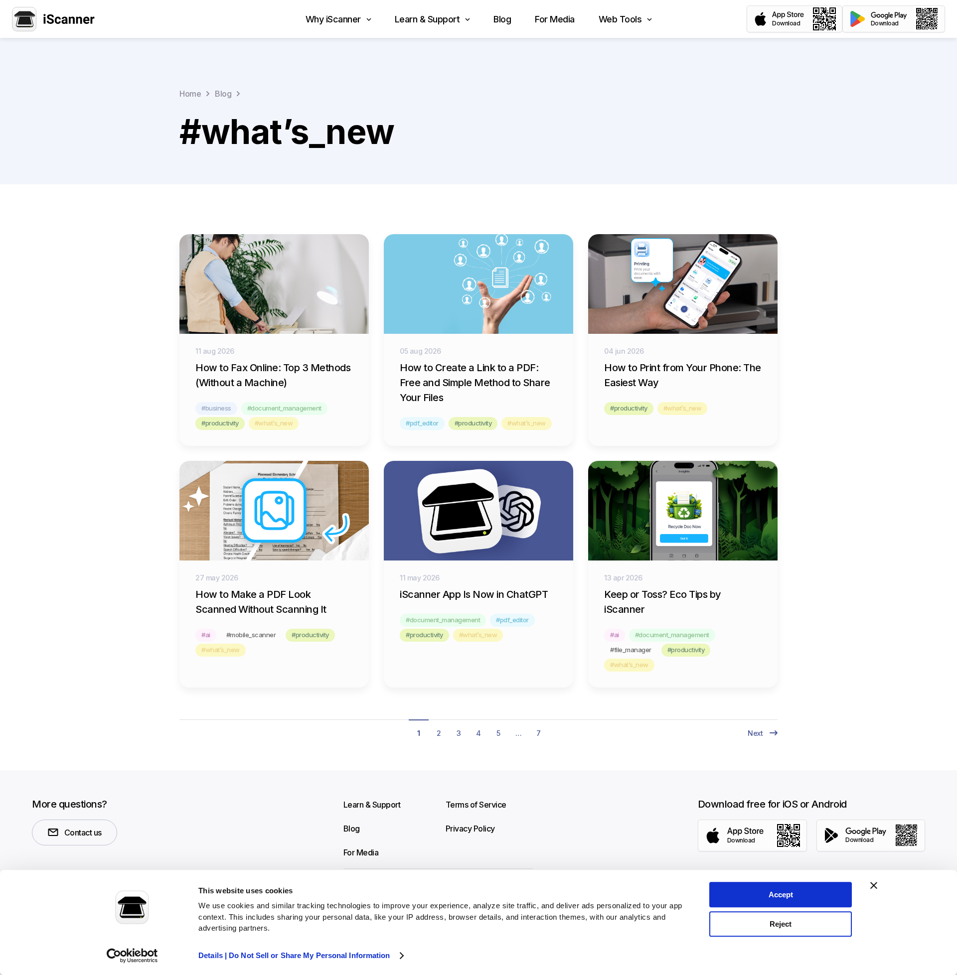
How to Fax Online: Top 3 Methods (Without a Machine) (272, 375)
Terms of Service (476, 805)
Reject (781, 924)
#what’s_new (274, 423)
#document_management (284, 408)
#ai (205, 635)
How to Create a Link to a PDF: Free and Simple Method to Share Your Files (475, 383)
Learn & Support (372, 805)
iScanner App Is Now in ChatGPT (474, 594)
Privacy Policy (470, 829)
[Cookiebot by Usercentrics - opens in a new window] (132, 955)
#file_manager (630, 650)
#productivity (220, 423)
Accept (781, 894)
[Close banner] (873, 885)
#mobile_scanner (251, 635)
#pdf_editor (422, 423)
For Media (361, 852)
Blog (351, 829)
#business (216, 408)
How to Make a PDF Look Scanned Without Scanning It (260, 601)
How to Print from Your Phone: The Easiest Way (682, 375)
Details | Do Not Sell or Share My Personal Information (294, 955)
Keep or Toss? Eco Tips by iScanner (662, 601)
